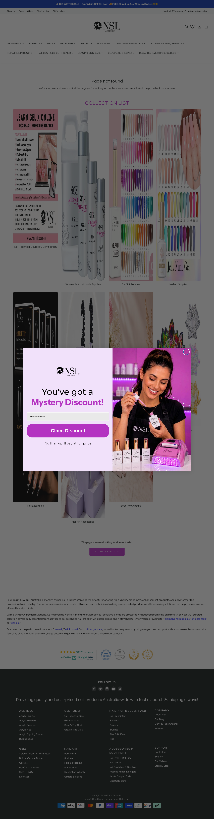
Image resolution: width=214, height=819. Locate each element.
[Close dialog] (186, 352)
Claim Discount (68, 430)
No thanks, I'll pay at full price (67, 443)
